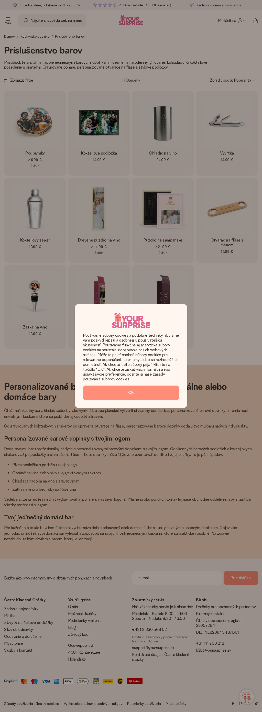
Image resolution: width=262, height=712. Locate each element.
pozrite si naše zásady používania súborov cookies (124, 376)
